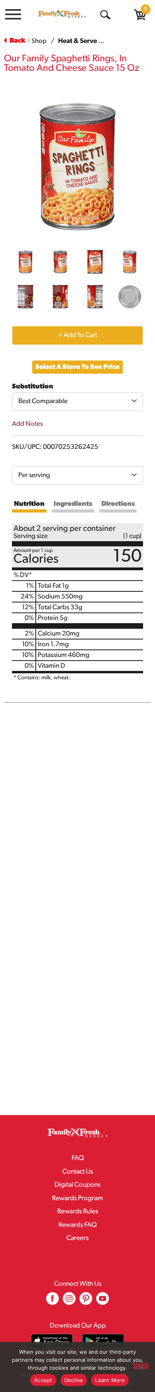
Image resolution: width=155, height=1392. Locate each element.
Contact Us (77, 1171)
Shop (38, 41)
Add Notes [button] (27, 424)
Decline (73, 1380)
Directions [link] (118, 504)
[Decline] (141, 1366)
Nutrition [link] (29, 504)
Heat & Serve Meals (87, 41)
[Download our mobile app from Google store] (103, 1340)
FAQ (78, 1158)
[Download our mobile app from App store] (52, 1340)
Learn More (110, 1380)
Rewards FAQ (77, 1225)
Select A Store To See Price (77, 367)
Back (16, 40)
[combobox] (77, 401)
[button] (25, 261)
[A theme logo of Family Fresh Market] (62, 14)
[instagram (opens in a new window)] (69, 1301)
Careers (77, 1238)
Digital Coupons (77, 1184)
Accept (43, 1380)
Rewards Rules (77, 1211)
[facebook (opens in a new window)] (52, 1301)
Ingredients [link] (73, 504)
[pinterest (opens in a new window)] (85, 1301)
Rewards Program (77, 1198)
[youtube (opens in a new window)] (102, 1301)
